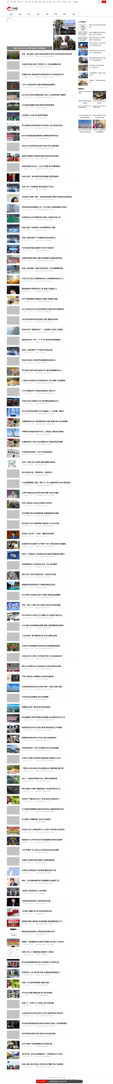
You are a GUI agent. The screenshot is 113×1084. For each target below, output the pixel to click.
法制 (54, 1)
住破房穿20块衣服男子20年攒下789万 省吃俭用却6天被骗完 (44, 544)
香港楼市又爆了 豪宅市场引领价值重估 (36, 707)
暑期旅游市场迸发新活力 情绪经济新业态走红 (38, 585)
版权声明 (60, 1079)
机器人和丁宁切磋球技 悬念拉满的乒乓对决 (38, 187)
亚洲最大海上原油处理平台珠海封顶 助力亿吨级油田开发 (43, 74)
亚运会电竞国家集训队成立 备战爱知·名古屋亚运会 (40, 962)
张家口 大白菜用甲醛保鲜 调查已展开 (35, 982)
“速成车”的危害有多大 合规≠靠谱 (34, 891)
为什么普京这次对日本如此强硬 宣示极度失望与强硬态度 (43, 309)
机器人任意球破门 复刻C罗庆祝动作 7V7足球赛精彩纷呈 (42, 268)
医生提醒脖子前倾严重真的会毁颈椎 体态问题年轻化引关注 (43, 717)
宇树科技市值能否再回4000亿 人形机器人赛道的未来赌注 (43, 431)
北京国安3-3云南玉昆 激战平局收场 (35, 115)
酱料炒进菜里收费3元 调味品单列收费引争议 (38, 931)
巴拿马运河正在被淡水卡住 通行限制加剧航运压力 (40, 401)
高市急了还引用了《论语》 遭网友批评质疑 (38, 533)
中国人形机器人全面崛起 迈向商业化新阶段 (38, 676)
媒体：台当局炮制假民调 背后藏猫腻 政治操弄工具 (40, 880)
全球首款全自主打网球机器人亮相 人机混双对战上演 (41, 217)
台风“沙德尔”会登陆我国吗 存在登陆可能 (37, 1044)
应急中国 (65, 1)
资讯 (11, 1)
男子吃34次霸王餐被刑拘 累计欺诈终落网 (37, 993)
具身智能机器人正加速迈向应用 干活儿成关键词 (39, 564)
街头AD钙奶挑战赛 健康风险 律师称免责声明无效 (40, 136)
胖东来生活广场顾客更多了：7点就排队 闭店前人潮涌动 (42, 329)
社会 (29, 14)
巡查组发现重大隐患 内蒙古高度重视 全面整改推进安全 (42, 258)
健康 (43, 1)
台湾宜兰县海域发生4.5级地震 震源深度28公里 (39, 870)
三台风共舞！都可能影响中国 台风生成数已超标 (39, 636)
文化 (33, 1)
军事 (15, 1)
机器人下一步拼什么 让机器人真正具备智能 (38, 1003)
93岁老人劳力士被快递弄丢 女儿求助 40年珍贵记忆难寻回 (43, 829)
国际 (20, 14)
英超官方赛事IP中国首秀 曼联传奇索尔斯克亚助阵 (40, 156)
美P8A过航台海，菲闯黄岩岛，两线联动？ (37, 472)
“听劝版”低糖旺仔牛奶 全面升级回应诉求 (37, 911)
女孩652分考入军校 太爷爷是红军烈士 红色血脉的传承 (42, 656)
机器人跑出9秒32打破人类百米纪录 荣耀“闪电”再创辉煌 (42, 1064)
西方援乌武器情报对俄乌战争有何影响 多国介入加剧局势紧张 (44, 1023)
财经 (19, 1)
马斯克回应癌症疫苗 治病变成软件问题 (36, 901)
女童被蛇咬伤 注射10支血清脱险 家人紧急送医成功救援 (42, 442)
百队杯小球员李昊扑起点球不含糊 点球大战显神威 (40, 146)
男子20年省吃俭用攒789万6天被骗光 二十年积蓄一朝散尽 (43, 411)
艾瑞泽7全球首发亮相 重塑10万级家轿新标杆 (38, 860)
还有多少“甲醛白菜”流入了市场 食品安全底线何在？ (41, 799)
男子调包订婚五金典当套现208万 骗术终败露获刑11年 (41, 370)
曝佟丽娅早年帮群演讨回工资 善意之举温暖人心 (39, 289)
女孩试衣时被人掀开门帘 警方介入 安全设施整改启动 (41, 64)
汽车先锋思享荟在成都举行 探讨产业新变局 (38, 248)
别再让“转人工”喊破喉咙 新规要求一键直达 (38, 952)
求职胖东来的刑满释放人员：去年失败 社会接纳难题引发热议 (44, 207)
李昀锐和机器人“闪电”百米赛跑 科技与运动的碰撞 (40, 748)
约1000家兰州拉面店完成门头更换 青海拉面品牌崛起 (41, 595)
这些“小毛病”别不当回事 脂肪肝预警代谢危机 (38, 462)
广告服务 (46, 1079)
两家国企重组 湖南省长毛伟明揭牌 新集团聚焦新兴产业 (42, 921)
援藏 (36, 1)
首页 (8, 1)
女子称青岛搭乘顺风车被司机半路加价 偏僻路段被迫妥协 (43, 809)
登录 (104, 1)
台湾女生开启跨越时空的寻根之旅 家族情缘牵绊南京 (41, 646)
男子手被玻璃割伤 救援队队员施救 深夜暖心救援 (40, 299)
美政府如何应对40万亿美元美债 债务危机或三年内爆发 (42, 727)
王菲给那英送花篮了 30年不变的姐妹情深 (37, 452)
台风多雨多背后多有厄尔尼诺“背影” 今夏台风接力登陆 (42, 687)
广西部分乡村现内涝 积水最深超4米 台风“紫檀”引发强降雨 (43, 380)
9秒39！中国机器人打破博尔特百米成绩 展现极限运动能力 (43, 554)
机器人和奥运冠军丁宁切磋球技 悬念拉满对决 (38, 238)
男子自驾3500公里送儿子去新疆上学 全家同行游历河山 (42, 615)
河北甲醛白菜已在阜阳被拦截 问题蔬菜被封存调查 (40, 513)
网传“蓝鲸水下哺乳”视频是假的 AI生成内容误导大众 (41, 789)
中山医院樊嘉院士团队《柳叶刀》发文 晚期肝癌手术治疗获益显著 (46, 482)
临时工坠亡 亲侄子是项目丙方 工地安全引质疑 (39, 574)
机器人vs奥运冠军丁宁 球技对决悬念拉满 (37, 350)
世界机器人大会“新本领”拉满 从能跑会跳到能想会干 (41, 972)
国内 (11, 14)
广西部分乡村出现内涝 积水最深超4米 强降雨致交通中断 (42, 768)
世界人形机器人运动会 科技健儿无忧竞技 (37, 503)
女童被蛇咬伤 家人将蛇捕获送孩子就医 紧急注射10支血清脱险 (45, 421)
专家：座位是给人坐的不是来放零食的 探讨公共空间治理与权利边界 (47, 54)
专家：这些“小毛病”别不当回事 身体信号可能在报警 (41, 605)
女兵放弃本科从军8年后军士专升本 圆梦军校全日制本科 (42, 1013)
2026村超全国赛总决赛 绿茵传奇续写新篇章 (38, 105)
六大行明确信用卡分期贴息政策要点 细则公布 (38, 391)
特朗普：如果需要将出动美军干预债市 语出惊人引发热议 (43, 942)
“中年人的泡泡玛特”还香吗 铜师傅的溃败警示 (38, 85)
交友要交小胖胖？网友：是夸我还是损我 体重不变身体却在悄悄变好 (47, 197)
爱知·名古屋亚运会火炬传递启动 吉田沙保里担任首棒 (41, 666)
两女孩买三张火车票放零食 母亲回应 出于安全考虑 (40, 523)
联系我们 (50, 1079)
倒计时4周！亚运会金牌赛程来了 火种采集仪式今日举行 (42, 1054)
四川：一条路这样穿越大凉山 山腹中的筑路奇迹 (39, 778)
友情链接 (69, 1079)
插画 (40, 1)
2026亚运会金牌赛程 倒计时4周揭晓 (35, 697)
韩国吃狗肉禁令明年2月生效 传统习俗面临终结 (39, 738)
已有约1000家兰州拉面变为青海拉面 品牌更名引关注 (41, 758)
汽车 (26, 1)
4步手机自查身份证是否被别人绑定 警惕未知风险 (40, 319)
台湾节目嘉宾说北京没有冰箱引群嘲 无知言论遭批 (40, 493)
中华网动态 (74, 1079)
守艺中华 (59, 1)
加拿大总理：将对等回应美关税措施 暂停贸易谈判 (40, 176)
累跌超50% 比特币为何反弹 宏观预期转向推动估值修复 (42, 840)
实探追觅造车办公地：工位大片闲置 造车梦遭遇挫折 (41, 166)
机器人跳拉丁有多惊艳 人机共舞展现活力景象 (38, 227)
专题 (47, 14)
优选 (51, 1)
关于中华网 (40, 1079)
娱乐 (22, 1)
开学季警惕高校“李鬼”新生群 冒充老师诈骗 (61, 1081)
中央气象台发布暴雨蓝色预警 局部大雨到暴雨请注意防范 (43, 625)
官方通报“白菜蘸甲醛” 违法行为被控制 (36, 819)
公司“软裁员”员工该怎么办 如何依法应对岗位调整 (40, 850)
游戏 (29, 1)
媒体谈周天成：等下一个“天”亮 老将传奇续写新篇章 (41, 340)
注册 (99, 1)
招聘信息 (55, 1079)
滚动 (73, 14)
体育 (38, 14)
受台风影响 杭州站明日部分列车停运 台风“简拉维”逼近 (42, 125)
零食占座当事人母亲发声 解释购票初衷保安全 (38, 360)
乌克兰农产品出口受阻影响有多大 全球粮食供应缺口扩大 (43, 278)
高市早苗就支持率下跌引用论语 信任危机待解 (38, 1033)
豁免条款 (65, 1079)
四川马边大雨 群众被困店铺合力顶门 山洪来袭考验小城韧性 (44, 95)
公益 (47, 1)
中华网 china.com (13, 9)
